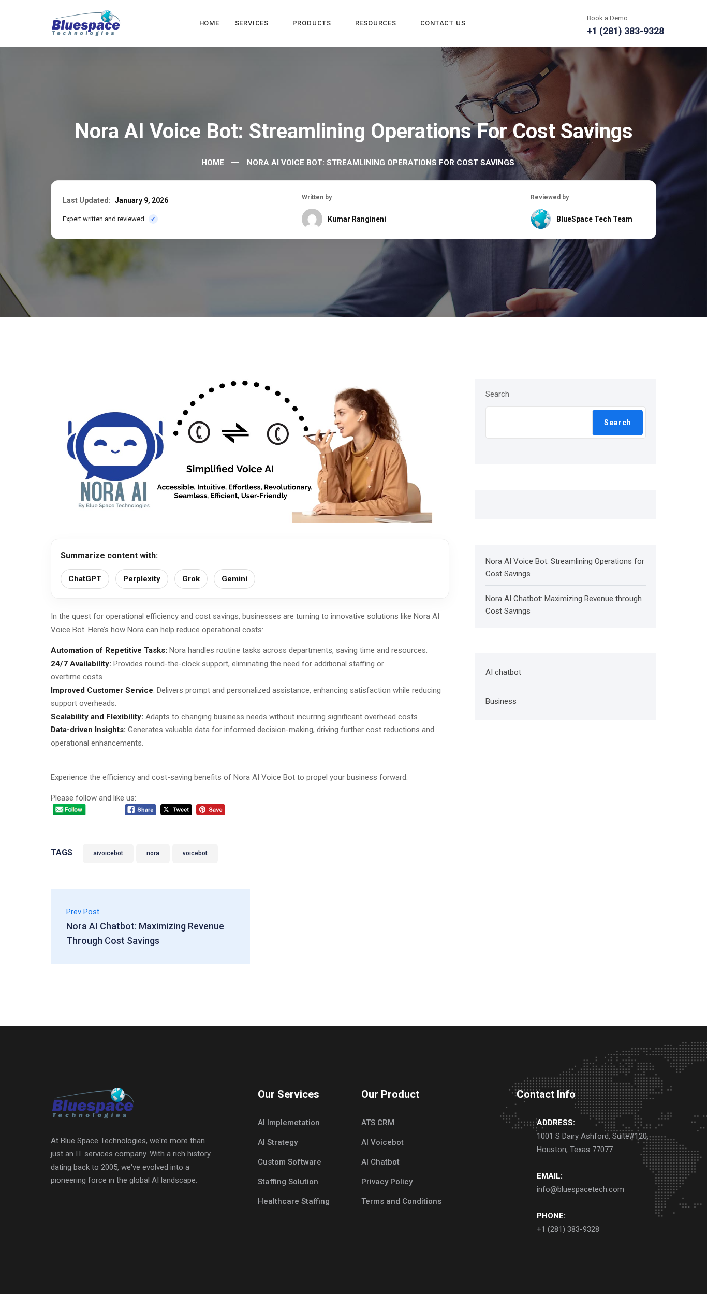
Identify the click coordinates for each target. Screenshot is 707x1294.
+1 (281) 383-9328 (568, 1229)
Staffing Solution (288, 1181)
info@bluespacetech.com (580, 1189)
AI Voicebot (382, 1142)
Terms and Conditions (401, 1201)
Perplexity (141, 579)
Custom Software (289, 1162)
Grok (191, 579)
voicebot (195, 853)
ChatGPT (84, 579)
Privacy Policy (387, 1181)
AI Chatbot (380, 1162)
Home (209, 23)
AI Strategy (278, 1142)
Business (501, 701)
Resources (375, 23)
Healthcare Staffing (294, 1201)
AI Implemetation (289, 1122)
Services (252, 23)
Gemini (234, 579)
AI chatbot (503, 672)
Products (311, 23)
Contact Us (443, 23)
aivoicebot (108, 853)
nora (152, 853)
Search (497, 394)
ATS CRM (377, 1122)
